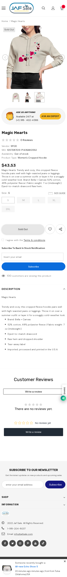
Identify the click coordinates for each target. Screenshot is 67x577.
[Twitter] (12, 543)
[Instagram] (20, 543)
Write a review (33, 391)
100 (9, 275)
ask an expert (50, 116)
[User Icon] (53, 8)
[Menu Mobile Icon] (4, 8)
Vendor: (6, 146)
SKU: (4, 149)
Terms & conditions (34, 240)
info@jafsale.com (23, 534)
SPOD (14, 146)
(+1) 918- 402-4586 (27, 120)
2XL (8, 209)
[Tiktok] (43, 543)
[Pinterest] (28, 543)
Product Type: (9, 157)
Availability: (8, 153)
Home (5, 21)
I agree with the (14, 240)
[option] (33, 57)
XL (54, 200)
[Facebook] (5, 543)
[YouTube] (35, 543)
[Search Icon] (43, 8)
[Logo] (21, 8)
